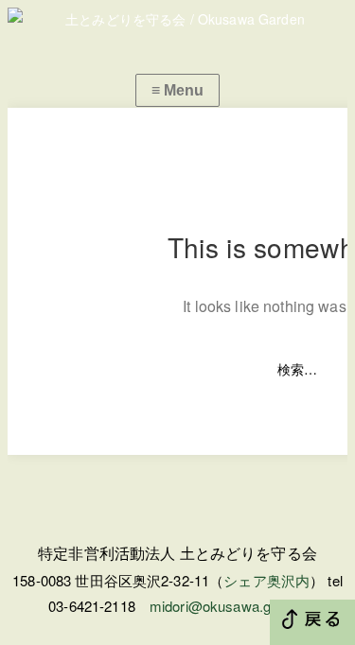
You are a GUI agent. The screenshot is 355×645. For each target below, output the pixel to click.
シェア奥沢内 (266, 580)
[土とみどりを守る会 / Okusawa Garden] (177, 19)
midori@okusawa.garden (228, 606)
